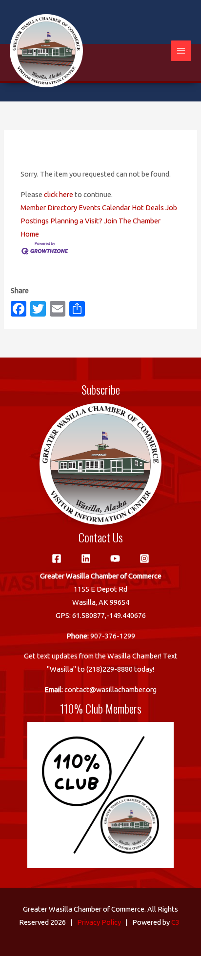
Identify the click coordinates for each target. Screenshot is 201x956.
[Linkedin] (86, 558)
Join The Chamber (132, 221)
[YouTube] (115, 558)
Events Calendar (104, 207)
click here (58, 194)
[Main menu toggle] (181, 50)
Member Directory (48, 207)
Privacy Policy (99, 922)
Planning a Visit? (76, 221)
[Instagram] (144, 558)
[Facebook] (56, 558)
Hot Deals (148, 207)
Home (29, 234)
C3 (175, 922)
